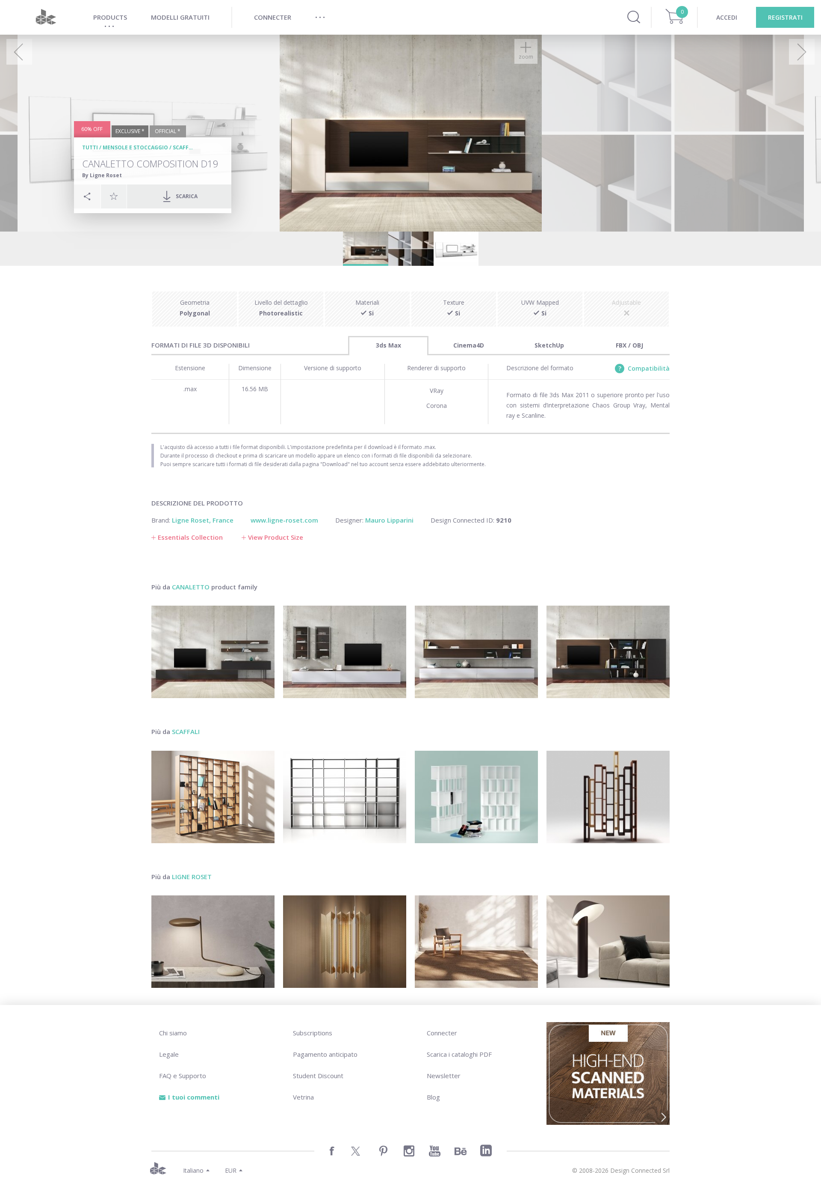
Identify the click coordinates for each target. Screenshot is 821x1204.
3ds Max (388, 345)
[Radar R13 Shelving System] (344, 797)
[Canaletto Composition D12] (344, 652)
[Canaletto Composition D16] (476, 652)
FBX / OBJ (629, 345)
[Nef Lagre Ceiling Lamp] (344, 941)
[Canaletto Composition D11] (213, 652)
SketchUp (549, 345)
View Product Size (275, 537)
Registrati (785, 17)
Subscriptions (312, 1033)
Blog (433, 1097)
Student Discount (318, 1075)
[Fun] (476, 797)
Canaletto (191, 587)
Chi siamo (173, 1033)
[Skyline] (608, 797)
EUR (230, 1170)
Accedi (726, 17)
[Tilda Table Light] (213, 941)
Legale (169, 1054)
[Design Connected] (45, 17)
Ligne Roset (192, 876)
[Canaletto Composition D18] (608, 652)
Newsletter (444, 1075)
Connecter (442, 1033)
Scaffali (185, 147)
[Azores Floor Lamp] (608, 941)
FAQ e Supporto (182, 1075)
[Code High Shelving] (213, 797)
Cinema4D (468, 345)
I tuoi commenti (193, 1097)
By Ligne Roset (102, 175)
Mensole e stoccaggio (135, 147)
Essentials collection (190, 537)
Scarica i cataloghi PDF (459, 1054)
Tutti (90, 147)
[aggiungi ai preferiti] (114, 196)
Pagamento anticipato (325, 1054)
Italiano (193, 1170)
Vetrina (303, 1097)
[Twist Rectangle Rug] (476, 941)
